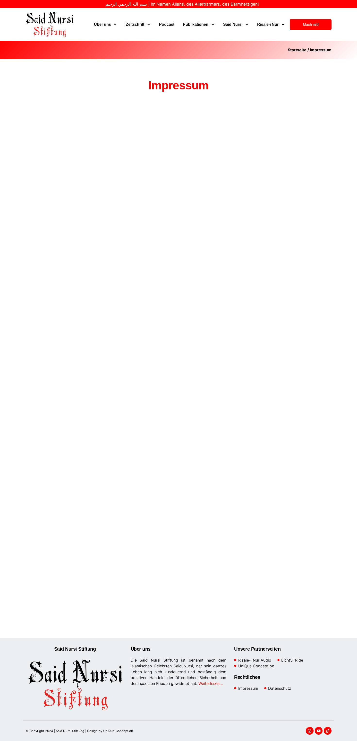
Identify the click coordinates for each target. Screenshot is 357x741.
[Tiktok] (328, 731)
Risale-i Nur (268, 24)
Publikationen (195, 24)
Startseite (297, 49)
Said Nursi (232, 24)
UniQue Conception (117, 731)
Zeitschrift (135, 24)
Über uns (102, 24)
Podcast (166, 24)
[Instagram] (310, 731)
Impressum (321, 49)
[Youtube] (319, 731)
